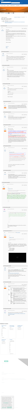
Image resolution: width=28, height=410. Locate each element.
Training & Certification (4, 395)
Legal (2, 389)
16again (5, 174)
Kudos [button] (26, 25)
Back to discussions (4, 17)
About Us (3, 383)
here (24, 214)
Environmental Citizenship (5, 386)
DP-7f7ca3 (4, 327)
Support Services (4, 393)
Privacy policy (3, 387)
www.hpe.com (9, 379)
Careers (3, 384)
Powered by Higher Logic (14, 408)
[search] (10, 2)
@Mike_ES (9, 188)
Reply (22, 28)
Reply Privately (25, 28)
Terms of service (3, 388)
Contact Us (3, 385)
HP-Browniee (4, 70)
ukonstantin (19, 327)
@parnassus (10, 152)
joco (10, 327)
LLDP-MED (11, 339)
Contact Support (4, 394)
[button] (12, 397)
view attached (18, 232)
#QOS (6, 47)
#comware (7, 46)
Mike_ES (3, 55)
